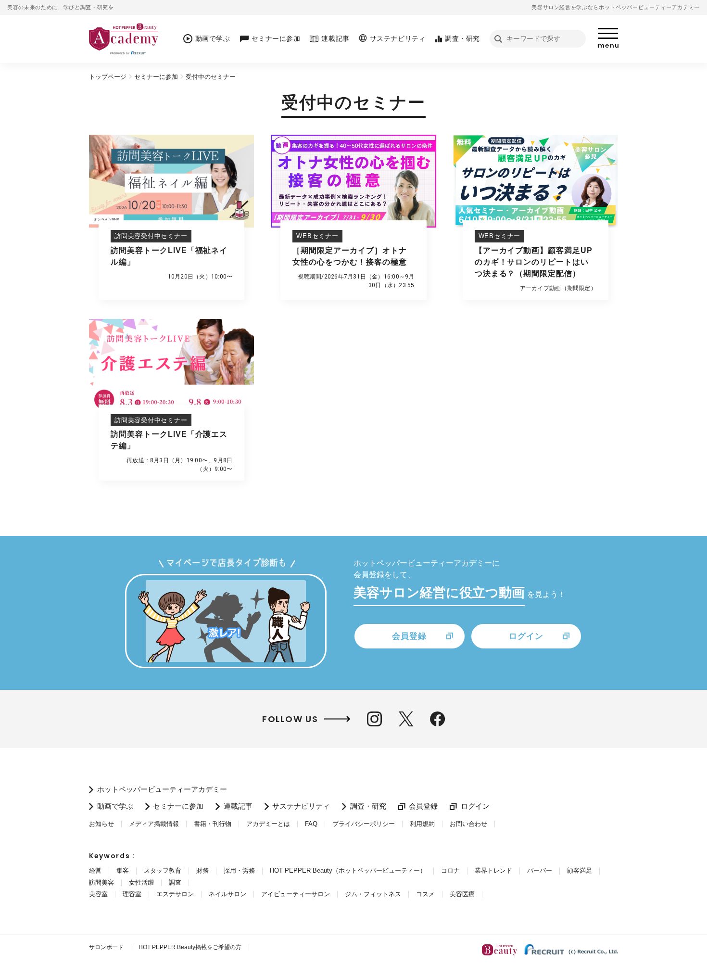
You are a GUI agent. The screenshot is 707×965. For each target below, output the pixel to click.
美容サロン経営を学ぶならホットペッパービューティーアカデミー (615, 7)
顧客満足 (579, 870)
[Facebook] (437, 718)
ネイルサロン (227, 894)
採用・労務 (239, 870)
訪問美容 (101, 882)
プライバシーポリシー (363, 823)
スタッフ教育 (162, 870)
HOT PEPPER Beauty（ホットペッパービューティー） (348, 870)
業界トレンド (493, 870)
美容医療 (462, 894)
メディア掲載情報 (154, 823)
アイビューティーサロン (295, 894)
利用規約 (422, 823)
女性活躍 (141, 882)
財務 (202, 870)
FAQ (311, 823)
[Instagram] (374, 718)
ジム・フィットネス (373, 894)
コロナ (450, 870)
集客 (122, 870)
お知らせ (101, 823)
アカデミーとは (268, 823)
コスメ (425, 894)
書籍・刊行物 (212, 823)
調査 (175, 882)
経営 (95, 870)
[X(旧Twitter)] (406, 718)
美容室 (98, 894)
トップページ (107, 76)
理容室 (132, 894)
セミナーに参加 (156, 76)
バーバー (539, 870)
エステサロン (175, 894)
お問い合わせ (468, 823)
